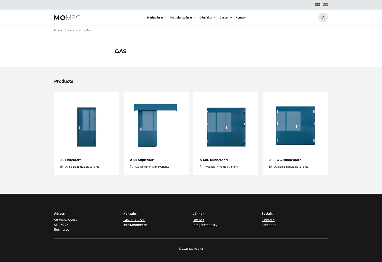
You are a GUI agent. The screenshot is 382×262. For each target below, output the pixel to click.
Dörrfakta (205, 17)
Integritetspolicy (205, 225)
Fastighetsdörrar (181, 17)
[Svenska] (317, 4)
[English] (325, 4)
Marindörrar (155, 17)
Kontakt (241, 17)
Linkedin (268, 220)
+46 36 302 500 (134, 220)
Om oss (224, 17)
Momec (58, 30)
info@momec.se (135, 225)
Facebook (269, 225)
